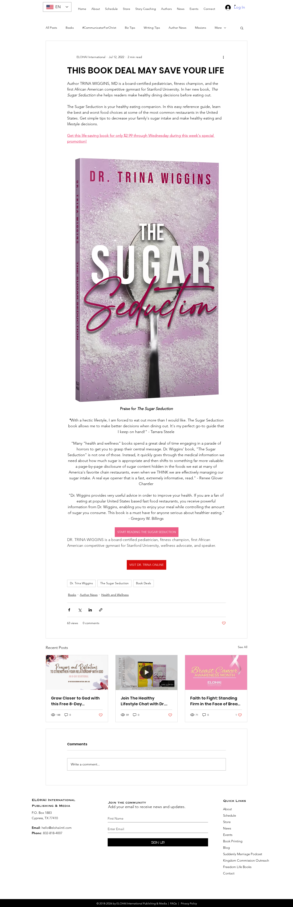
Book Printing (232, 841)
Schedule (230, 815)
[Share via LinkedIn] (90, 610)
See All (242, 647)
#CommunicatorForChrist (99, 28)
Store (227, 822)
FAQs (173, 903)
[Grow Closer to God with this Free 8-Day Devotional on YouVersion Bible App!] (77, 672)
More (218, 28)
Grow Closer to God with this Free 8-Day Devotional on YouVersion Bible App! (75, 701)
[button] (146, 7)
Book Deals (143, 583)
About (227, 809)
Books (70, 28)
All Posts (51, 28)
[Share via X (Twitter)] (80, 610)
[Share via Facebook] (69, 610)
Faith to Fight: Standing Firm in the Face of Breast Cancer (216, 701)
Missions (200, 28)
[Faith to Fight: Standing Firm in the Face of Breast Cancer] (216, 672)
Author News (177, 28)
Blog (226, 848)
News (227, 828)
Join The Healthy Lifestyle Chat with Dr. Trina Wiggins (143, 701)
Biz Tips (130, 28)
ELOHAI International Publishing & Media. (142, 903)
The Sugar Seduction (114, 583)
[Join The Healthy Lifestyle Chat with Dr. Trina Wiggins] (147, 672)
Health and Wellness (115, 595)
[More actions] (223, 57)
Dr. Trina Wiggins (81, 583)
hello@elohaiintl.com (57, 828)
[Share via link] (101, 610)
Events (227, 835)
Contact (228, 873)
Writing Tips (152, 28)
